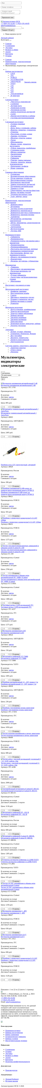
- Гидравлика (15, 174)
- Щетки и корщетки (17, 152)
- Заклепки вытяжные (18, 319)
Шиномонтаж (10, 265)
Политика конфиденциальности (17, 1062)
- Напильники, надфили (19, 166)
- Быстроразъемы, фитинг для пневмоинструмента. (21, 254)
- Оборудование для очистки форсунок (25, 190)
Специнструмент (11, 100)
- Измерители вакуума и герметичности (25, 213)
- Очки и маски (16, 350)
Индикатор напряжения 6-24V (12, 633)
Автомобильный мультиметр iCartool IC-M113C (19, 791)
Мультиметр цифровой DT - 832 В (14, 814)
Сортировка (5, 373)
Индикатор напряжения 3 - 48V (13, 913)
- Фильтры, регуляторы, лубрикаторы (24, 261)
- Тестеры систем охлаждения (21, 209)
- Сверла (13, 295)
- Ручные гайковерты (18, 275)
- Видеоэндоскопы (17, 229)
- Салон (13, 114)
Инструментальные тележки (16, 1041)
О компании (10, 46)
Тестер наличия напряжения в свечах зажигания (19, 735)
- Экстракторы (15, 156)
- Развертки (14, 303)
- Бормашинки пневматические (22, 251)
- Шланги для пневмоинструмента (23, 257)
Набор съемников (12, 1035)
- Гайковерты (15, 237)
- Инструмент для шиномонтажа (22, 269)
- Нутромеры (15, 207)
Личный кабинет (7, 38)
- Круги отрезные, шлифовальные (23, 309)
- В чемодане (15, 96)
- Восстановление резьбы (19, 293)
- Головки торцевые (17, 124)
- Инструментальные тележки (21, 180)
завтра (11, 397)
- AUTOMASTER (16, 79)
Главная (8, 44)
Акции (8, 52)
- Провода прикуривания (19, 340)
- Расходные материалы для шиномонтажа (20, 272)
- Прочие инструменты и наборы (22, 116)
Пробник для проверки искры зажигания (16, 710)
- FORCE (13, 77)
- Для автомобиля (16, 94)
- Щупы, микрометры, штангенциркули (25, 223)
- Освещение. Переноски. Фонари (23, 334)
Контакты (9, 54)
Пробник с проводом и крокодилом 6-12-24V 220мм (21, 522)
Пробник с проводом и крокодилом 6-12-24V (18, 960)
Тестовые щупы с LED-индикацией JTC (16, 607)
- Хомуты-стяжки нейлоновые (21, 313)
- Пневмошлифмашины (19, 247)
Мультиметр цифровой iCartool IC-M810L (17, 838)
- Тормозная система (17, 108)
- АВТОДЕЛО (15, 81)
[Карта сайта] (2, 1022)
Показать (4, 377)
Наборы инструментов (14, 71)
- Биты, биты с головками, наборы (23, 128)
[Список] (2, 371)
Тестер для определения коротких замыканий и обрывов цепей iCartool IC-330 (19, 551)
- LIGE (12, 73)
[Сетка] (4, 371)
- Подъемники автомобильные (21, 186)
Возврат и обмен (11, 50)
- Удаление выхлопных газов (21, 194)
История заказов (11, 1081)
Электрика (9, 330)
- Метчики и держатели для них (22, 297)
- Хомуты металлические (19, 311)
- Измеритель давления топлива (22, 215)
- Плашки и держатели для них (21, 299)
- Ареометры (15, 217)
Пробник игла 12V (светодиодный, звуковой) (18, 465)
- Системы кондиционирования (22, 118)
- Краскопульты (16, 259)
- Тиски (13, 140)
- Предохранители (17, 342)
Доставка (8, 48)
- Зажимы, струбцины (18, 136)
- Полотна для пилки (18, 326)
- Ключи (13, 126)
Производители (11, 1070)
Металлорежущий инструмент (17, 289)
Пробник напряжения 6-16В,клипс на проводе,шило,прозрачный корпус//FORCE (17, 493)
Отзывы (8, 56)
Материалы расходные (14, 307)
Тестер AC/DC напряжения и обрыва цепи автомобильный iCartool (17, 888)
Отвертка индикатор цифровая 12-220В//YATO (19, 862)
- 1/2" (12, 90)
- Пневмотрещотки (17, 245)
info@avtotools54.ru (8, 25)
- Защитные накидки (18, 348)
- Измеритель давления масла (21, 211)
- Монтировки (15, 281)
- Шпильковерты (16, 142)
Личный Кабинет (12, 1079)
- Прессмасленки (16, 321)
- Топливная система (18, 110)
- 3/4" (12, 92)
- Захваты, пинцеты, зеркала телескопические (20, 163)
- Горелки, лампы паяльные (20, 160)
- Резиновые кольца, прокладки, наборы (25, 323)
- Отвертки (14, 132)
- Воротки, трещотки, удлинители (23, 130)
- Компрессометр (16, 204)
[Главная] (10, 21)
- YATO (12, 83)
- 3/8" (12, 88)
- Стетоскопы (15, 225)
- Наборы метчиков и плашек (21, 301)
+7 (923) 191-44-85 (22, 23)
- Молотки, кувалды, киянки (21, 138)
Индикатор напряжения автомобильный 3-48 (18, 385)
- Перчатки (14, 352)
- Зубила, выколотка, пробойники (23, 148)
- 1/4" (12, 86)
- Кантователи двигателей (20, 182)
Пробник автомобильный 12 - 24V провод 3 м (18, 684)
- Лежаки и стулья (17, 188)
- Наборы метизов (17, 315)
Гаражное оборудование (14, 172)
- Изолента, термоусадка (19, 338)
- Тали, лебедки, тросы (18, 196)
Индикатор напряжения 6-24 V (13, 937)
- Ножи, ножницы (17, 168)
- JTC (12, 75)
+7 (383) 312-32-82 (8, 23)
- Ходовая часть (16, 106)
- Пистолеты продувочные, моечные (24, 249)
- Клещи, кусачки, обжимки (20, 332)
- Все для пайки (16, 336)
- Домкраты (14, 267)
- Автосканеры (15, 227)
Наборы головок (11, 1039)
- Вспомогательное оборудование (22, 176)
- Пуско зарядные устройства (21, 178)
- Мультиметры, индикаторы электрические (21, 220)
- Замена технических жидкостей (22, 112)
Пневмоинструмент (12, 235)
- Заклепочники (16, 154)
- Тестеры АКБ (15, 231)
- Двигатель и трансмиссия (20, 102)
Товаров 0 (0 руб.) (8, 30)
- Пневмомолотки (16, 239)
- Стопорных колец (17, 150)
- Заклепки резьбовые (18, 317)
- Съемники (14, 104)
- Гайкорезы (14, 158)
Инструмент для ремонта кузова (17, 285)
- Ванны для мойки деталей (20, 192)
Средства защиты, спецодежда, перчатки (21, 346)
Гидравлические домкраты (15, 1037)
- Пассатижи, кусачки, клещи (21, 134)
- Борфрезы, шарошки (18, 291)
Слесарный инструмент (14, 122)
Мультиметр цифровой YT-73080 (13, 658)
